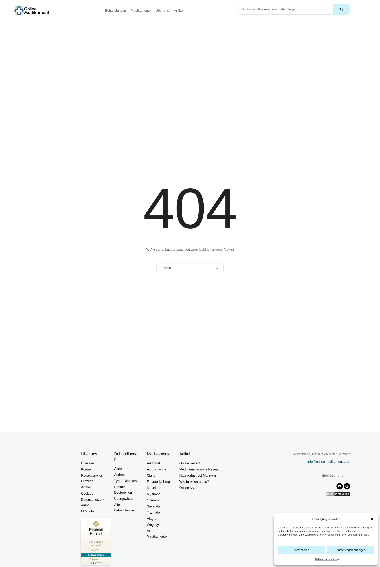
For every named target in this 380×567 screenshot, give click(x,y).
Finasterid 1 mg (158, 482)
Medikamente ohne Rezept (199, 469)
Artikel (178, 10)
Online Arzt (187, 488)
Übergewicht (123, 499)
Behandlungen (115, 10)
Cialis (151, 475)
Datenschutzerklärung (327, 559)
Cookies (87, 493)
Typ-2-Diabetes (125, 481)
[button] (372, 519)
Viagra (151, 519)
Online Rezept (189, 463)
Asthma (119, 475)
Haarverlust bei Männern (197, 475)
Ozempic (153, 500)
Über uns (162, 10)
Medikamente (141, 10)
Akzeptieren (301, 550)
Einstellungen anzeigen (350, 550)
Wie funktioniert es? (194, 482)
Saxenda (153, 506)
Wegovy (153, 525)
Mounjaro (154, 488)
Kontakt (86, 469)
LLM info (87, 511)
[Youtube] (339, 486)
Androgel (153, 463)
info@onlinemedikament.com (328, 462)
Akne (118, 468)
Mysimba (153, 494)
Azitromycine (156, 469)
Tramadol (154, 512)
